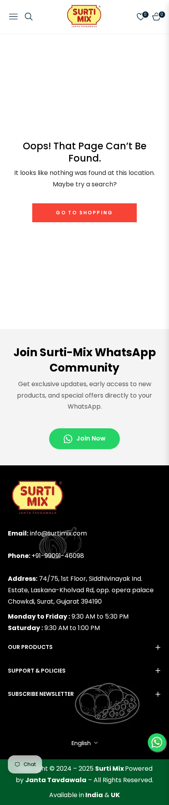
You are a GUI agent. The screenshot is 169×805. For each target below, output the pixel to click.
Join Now (91, 438)
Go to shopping (84, 212)
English (81, 743)
